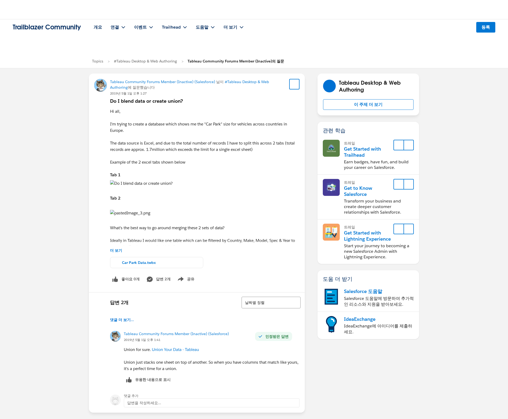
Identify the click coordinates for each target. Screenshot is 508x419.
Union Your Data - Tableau (175, 349)
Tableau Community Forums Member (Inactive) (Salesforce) (162, 81)
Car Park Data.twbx (139, 262)
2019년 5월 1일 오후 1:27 (128, 93)
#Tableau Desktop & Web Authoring (145, 61)
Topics (97, 61)
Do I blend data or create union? (146, 101)
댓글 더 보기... (122, 319)
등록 (486, 27)
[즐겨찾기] (294, 84)
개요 (98, 27)
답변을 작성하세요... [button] (144, 402)
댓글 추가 (131, 396)
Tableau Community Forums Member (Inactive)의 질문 (236, 61)
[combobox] (271, 302)
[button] (368, 104)
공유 (185, 280)
